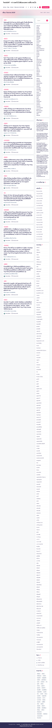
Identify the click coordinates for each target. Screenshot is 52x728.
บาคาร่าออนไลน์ (6, 140)
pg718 (37, 379)
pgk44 (37, 391)
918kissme (38, 264)
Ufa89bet (38, 498)
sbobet (37, 446)
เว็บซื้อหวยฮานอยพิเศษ (40, 627)
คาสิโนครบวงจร (39, 522)
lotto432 (38, 352)
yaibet (37, 515)
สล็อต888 (38, 36)
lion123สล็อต (38, 343)
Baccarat (38, 278)
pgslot (37, 39)
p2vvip (37, 367)
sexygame (38, 460)
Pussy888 (6, 226)
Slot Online (38, 465)
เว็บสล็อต (38, 635)
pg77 (37, 381)
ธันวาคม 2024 (39, 239)
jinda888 (38, 328)
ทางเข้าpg (38, 537)
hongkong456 (39, 319)
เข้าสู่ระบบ (40, 657)
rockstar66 (38, 431)
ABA (37, 266)
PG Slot (38, 374)
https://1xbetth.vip (40, 48)
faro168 (38, 305)
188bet (37, 250)
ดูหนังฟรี (38, 86)
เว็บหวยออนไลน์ (39, 637)
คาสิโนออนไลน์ (39, 525)
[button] (45, 7)
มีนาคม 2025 (39, 231)
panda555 (38, 369)
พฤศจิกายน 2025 (39, 212)
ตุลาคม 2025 (39, 215)
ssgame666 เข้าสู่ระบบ (41, 477)
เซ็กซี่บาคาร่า (39, 625)
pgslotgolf (38, 407)
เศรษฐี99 (38, 642)
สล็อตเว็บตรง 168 (39, 606)
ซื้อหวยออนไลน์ (39, 110)
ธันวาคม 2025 (39, 210)
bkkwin (37, 283)
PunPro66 (38, 415)
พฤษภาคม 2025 (39, 227)
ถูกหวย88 (38, 534)
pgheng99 (38, 93)
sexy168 (38, 450)
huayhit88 (38, 321)
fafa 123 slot (39, 302)
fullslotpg (38, 95)
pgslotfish (38, 405)
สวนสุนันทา (38, 611)
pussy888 (38, 41)
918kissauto (38, 261)
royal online (38, 434)
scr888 (37, 448)
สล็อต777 (5, 38)
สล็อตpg (38, 589)
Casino (37, 295)
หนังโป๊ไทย (38, 47)
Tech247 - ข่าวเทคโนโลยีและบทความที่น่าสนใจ (19, 2)
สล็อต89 (38, 580)
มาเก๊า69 (38, 560)
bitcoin (37, 281)
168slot (5, 299)
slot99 (37, 30)
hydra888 (38, 324)
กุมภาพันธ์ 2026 (39, 205)
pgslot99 (38, 400)
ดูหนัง (37, 98)
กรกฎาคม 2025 (39, 222)
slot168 (38, 467)
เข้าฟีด (39, 660)
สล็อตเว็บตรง (38, 33)
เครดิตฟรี (38, 623)
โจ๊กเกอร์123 (38, 65)
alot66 (37, 273)
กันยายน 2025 (39, 217)
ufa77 (37, 496)
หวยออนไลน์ (38, 112)
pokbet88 (38, 412)
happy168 (38, 314)
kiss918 (38, 54)
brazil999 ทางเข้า (40, 290)
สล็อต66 (38, 31)
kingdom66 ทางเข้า (40, 340)
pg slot (37, 53)
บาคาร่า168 (38, 90)
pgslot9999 (38, 403)
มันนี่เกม (38, 558)
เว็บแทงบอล (38, 639)
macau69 (38, 357)
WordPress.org (41, 665)
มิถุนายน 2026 (39, 196)
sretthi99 (38, 474)
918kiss (38, 78)
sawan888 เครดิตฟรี (40, 443)
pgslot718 (38, 395)
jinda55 (38, 28)
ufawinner (38, 513)
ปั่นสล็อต (38, 546)
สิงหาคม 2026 (39, 191)
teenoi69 (38, 484)
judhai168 (38, 338)
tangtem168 (39, 481)
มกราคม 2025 (39, 236)
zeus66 (37, 517)
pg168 (37, 27)
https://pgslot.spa (40, 50)
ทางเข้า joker (39, 62)
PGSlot (37, 393)
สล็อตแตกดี (38, 608)
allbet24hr (38, 271)
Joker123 (38, 331)
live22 (37, 96)
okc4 (37, 362)
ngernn (37, 360)
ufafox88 (38, 508)
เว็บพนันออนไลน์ (39, 632)
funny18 (38, 309)
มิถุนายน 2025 (39, 224)
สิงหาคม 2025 (39, 219)
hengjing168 (39, 317)
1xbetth (38, 257)
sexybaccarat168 (40, 458)
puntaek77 (38, 422)
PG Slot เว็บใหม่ (39, 376)
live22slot (6, 72)
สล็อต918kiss (39, 584)
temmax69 (6, 89)
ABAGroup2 (38, 269)
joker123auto (39, 333)
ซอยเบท (38, 529)
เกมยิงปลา (38, 620)
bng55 (37, 285)
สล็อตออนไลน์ (39, 76)
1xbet (37, 254)
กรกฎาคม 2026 (39, 193)
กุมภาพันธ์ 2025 (39, 234)
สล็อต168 (38, 115)
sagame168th (39, 83)
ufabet (37, 503)
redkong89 (38, 429)
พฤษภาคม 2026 (39, 198)
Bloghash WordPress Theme (26, 726)
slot (37, 57)
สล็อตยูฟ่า (38, 596)
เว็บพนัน (38, 630)
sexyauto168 (39, 455)
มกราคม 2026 (39, 208)
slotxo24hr (6, 245)
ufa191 (37, 493)
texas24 (38, 489)
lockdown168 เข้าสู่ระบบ (41, 350)
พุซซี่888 (5, 264)
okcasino (38, 364)
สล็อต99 (38, 587)
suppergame (39, 479)
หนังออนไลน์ (38, 101)
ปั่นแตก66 (38, 106)
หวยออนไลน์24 (39, 615)
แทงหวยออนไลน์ (39, 647)
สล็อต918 (5, 157)
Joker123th (38, 336)
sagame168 (38, 438)
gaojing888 (38, 312)
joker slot (38, 63)
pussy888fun (39, 427)
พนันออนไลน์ (38, 553)
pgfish (37, 386)
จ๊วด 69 (37, 527)
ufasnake (38, 510)
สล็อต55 (38, 568)
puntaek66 (38, 419)
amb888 (38, 276)
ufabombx (38, 505)
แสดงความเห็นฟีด (41, 662)
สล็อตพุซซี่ (38, 594)
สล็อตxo (38, 74)
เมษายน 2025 (39, 229)
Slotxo (37, 470)
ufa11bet (38, 491)
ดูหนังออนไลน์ (39, 60)
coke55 (38, 297)
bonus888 (38, 288)
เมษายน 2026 (39, 200)
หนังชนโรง (38, 81)
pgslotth (38, 410)
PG (37, 371)
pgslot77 (5, 55)
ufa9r (37, 501)
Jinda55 (38, 679)
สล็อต (37, 67)
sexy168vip (6, 106)
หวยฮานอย (38, 618)
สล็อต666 (38, 572)
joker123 (38, 25)
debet (37, 300)
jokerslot (38, 71)
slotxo (37, 44)
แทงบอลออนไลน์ (39, 644)
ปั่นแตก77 (38, 551)
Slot (37, 462)
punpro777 (38, 109)
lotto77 (38, 355)
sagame (5, 123)
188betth (38, 252)
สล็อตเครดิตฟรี (6, 209)
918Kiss (38, 259)
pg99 (5, 281)
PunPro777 (38, 417)
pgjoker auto (39, 388)
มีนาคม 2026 (39, 203)
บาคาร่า (38, 42)
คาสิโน (37, 520)
